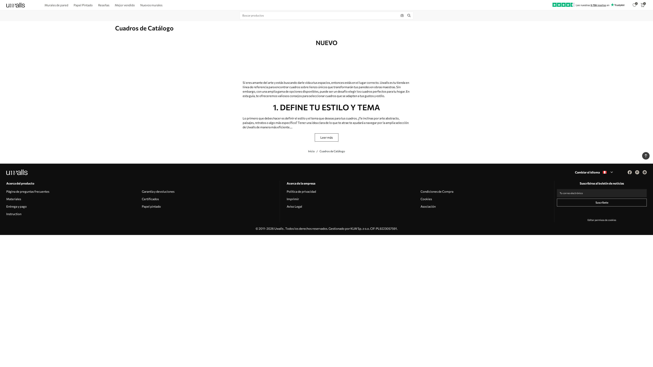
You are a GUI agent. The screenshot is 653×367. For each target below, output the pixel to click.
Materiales (13, 199)
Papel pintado (151, 206)
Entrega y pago (16, 206)
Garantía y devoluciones (158, 191)
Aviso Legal (294, 206)
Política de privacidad (301, 191)
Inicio (311, 151)
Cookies (426, 199)
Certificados (150, 199)
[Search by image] (402, 15)
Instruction (13, 214)
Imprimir (293, 199)
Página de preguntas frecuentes (27, 191)
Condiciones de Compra (437, 191)
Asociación (428, 206)
